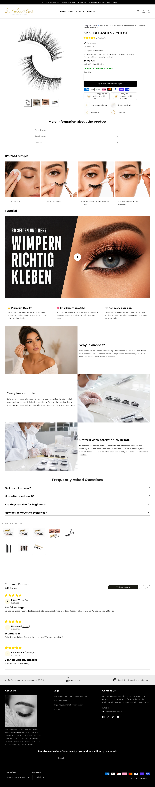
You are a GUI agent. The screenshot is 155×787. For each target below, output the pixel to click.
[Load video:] (77, 257)
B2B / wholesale (60, 701)
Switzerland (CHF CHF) (16, 777)
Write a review (123, 587)
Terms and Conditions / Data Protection (70, 696)
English (38, 777)
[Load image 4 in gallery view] (54, 103)
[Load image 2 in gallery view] (37, 103)
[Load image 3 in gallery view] (46, 103)
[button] (72, 11)
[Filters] (141, 587)
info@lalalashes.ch (113, 711)
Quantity (87, 72)
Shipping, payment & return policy (68, 705)
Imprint (57, 709)
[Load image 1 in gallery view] (28, 103)
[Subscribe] (96, 758)
